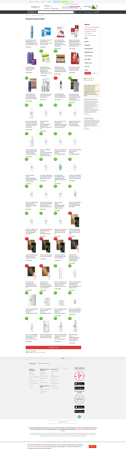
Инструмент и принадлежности (92, 27)
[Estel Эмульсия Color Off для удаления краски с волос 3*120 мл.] (46, 85)
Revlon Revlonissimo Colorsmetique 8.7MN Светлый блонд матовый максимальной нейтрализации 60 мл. (74, 97)
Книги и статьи (54, 385)
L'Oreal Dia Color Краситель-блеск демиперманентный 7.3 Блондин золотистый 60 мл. (31, 284)
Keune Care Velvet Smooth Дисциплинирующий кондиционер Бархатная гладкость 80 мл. (31, 178)
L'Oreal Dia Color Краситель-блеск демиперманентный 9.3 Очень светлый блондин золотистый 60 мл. (46, 284)
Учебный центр (64, 368)
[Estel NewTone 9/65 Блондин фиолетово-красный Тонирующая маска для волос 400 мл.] (32, 85)
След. (40, 352)
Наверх (63, 358)
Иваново (46, 6)
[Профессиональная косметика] (35, 6)
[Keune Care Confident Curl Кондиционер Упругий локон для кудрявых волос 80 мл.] (32, 221)
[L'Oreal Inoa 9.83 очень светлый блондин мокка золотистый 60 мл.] (61, 246)
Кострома (51, 6)
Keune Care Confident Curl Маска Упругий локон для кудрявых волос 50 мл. (46, 177)
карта (89, 7)
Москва (47, 5)
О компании (31, 372)
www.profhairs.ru (76, 442)
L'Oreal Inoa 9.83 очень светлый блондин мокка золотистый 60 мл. (60, 256)
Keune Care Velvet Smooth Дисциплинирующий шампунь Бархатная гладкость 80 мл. (59, 205)
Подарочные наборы (55, 379)
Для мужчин (89, 33)
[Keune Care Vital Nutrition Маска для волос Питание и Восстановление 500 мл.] (46, 300)
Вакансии (31, 387)
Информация (70, 4)
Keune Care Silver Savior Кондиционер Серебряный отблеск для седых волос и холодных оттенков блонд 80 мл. (61, 124)
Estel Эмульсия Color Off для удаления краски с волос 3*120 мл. (45, 96)
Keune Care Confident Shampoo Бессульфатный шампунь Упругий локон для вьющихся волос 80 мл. (46, 152)
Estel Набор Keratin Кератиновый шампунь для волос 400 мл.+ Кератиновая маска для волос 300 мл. (60, 43)
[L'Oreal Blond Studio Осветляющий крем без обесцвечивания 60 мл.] (61, 85)
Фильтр (87, 24)
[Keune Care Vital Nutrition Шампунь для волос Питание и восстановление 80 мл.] (46, 221)
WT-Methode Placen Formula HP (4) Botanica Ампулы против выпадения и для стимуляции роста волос (46, 70)
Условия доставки (54, 8)
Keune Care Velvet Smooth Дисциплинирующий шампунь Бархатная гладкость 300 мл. (74, 337)
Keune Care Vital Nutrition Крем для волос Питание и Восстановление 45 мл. (75, 310)
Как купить (31, 385)
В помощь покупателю (33, 381)
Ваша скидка (31, 374)
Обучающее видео (54, 387)
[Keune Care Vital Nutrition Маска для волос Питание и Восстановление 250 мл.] (61, 300)
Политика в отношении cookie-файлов (38, 446)
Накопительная (87, 6)
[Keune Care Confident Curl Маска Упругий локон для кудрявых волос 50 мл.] (46, 167)
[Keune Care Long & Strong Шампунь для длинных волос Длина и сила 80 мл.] (61, 221)
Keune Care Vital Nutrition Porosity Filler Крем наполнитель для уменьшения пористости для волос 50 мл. (75, 284)
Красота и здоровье (91, 35)
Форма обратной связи (34, 383)
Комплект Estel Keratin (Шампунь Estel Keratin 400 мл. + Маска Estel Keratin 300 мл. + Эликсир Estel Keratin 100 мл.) (75, 43)
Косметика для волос (91, 29)
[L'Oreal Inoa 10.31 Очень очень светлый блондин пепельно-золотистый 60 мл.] (75, 221)
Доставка (31, 378)
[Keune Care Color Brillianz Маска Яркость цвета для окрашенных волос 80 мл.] (75, 167)
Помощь (65, 4)
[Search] (75, 12)
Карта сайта (75, 4)
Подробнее (86, 114)
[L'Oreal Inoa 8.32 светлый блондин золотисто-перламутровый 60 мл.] (32, 246)
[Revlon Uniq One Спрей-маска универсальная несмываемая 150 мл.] (75, 58)
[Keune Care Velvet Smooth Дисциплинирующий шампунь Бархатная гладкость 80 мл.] (61, 194)
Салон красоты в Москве (45, 389)
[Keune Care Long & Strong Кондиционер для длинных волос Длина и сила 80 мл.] (32, 194)
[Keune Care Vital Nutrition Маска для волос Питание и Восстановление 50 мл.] (75, 141)
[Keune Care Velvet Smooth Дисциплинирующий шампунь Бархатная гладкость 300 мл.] (75, 326)
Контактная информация (34, 376)
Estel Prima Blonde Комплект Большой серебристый (30, 69)
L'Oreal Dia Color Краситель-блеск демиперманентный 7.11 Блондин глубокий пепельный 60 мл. (74, 257)
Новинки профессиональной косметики (55, 376)
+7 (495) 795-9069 (74, 6)
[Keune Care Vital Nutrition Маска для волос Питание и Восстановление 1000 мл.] (32, 300)
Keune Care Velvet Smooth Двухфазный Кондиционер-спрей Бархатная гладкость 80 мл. (60, 178)
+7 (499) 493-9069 (73, 8)
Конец (43, 352)
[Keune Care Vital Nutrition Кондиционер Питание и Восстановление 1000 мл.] (46, 326)
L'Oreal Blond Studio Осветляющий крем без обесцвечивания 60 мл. (60, 96)
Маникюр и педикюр (91, 31)
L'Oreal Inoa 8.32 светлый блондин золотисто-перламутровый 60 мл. (31, 256)
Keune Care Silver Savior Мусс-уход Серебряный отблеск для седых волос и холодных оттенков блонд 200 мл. (32, 124)
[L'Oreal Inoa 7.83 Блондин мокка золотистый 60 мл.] (46, 246)
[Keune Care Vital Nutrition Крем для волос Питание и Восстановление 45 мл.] (75, 300)
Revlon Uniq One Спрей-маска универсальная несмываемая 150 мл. (74, 69)
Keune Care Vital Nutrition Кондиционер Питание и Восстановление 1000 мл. (46, 336)
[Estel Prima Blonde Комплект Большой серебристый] (32, 58)
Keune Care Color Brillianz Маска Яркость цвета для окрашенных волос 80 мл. (75, 177)
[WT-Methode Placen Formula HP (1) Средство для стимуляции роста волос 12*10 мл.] (61, 58)
